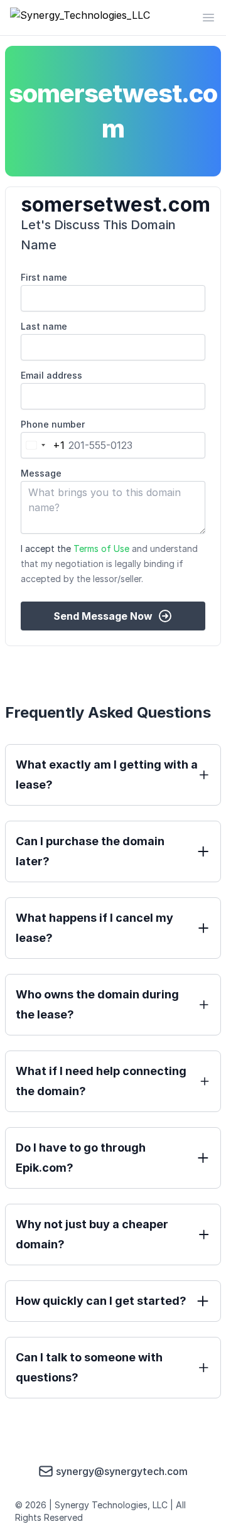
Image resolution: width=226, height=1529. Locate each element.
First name (44, 277)
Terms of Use (101, 548)
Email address (51, 375)
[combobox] (43, 445)
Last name (44, 326)
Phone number (53, 424)
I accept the (109, 563)
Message (41, 473)
